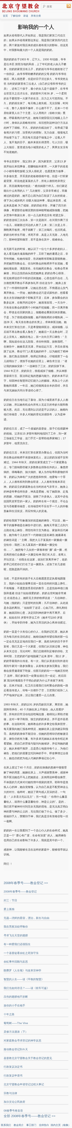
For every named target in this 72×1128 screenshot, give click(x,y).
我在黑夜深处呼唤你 (16, 926)
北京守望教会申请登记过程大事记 (24, 1084)
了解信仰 (16, 15)
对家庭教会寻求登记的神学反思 (22, 1040)
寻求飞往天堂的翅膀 (16, 935)
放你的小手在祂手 (14, 1005)
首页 (5, 15)
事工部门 (31, 1125)
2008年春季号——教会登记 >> (26, 883)
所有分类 (36, 15)
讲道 (25, 15)
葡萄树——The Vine (16, 1023)
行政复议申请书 (13, 1075)
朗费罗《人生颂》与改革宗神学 (22, 970)
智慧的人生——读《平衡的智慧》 (24, 979)
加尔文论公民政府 (14, 1101)
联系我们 (6, 1125)
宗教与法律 (10, 1093)
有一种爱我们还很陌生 (17, 944)
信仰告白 (44, 1125)
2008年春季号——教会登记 (20, 891)
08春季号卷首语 (13, 1110)
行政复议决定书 (13, 1066)
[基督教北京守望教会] (20, 12)
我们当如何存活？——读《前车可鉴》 (26, 988)
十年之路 (9, 1014)
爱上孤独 (9, 909)
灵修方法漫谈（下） (16, 1031)
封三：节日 (10, 900)
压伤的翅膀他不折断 (16, 996)
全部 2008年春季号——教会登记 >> (29, 1116)
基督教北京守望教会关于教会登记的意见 (28, 1058)
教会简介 (19, 1125)
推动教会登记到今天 (16, 1049)
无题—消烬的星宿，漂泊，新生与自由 (26, 917)
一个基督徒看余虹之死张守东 (21, 953)
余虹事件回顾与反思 (16, 961)
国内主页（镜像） (61, 1125)
